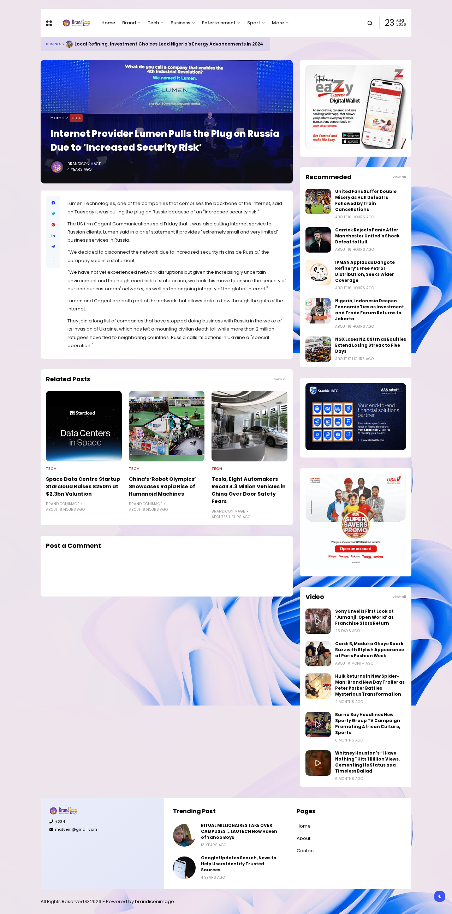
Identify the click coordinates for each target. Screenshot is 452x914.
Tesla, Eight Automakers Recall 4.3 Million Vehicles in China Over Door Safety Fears (249, 490)
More (278, 22)
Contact (306, 850)
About (303, 838)
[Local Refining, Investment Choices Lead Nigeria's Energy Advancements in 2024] (69, 44)
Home (108, 22)
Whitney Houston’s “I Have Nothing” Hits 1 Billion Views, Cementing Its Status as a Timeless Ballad (367, 762)
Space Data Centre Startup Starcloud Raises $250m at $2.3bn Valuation (83, 486)
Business (180, 22)
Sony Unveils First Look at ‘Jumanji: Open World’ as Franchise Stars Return (364, 617)
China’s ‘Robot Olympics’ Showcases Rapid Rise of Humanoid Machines (162, 486)
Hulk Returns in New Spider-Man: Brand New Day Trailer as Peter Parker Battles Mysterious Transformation (370, 685)
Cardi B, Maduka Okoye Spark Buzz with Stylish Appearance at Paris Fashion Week (369, 650)
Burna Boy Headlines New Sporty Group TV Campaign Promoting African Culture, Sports (367, 724)
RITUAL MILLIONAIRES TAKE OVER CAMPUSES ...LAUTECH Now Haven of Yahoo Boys (239, 831)
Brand (129, 22)
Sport (253, 22)
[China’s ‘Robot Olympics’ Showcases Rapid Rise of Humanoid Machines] (167, 426)
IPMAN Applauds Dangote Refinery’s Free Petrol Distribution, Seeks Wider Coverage (365, 271)
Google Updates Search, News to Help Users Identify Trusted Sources (238, 864)
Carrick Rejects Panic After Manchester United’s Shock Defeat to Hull (367, 236)
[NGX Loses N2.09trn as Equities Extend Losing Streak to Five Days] (318, 349)
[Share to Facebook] (53, 203)
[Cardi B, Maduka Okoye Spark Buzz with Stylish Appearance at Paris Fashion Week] (318, 653)
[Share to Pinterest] (53, 225)
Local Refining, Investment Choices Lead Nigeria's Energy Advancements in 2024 (169, 44)
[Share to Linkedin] (53, 236)
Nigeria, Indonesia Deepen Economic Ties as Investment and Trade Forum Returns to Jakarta (369, 310)
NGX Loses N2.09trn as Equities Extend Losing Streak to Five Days (370, 345)
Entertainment (219, 22)
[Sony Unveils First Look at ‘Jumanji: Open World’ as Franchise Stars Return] (318, 621)
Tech (153, 22)
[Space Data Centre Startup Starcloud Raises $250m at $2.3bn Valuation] (84, 426)
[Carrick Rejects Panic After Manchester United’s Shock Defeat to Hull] (318, 240)
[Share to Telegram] (53, 247)
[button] (53, 259)
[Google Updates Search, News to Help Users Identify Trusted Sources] (184, 868)
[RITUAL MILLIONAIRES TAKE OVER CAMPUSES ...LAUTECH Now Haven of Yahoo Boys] (184, 835)
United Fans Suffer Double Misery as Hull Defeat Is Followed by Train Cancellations (366, 200)
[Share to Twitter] (53, 214)
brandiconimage (154, 901)
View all (280, 379)
